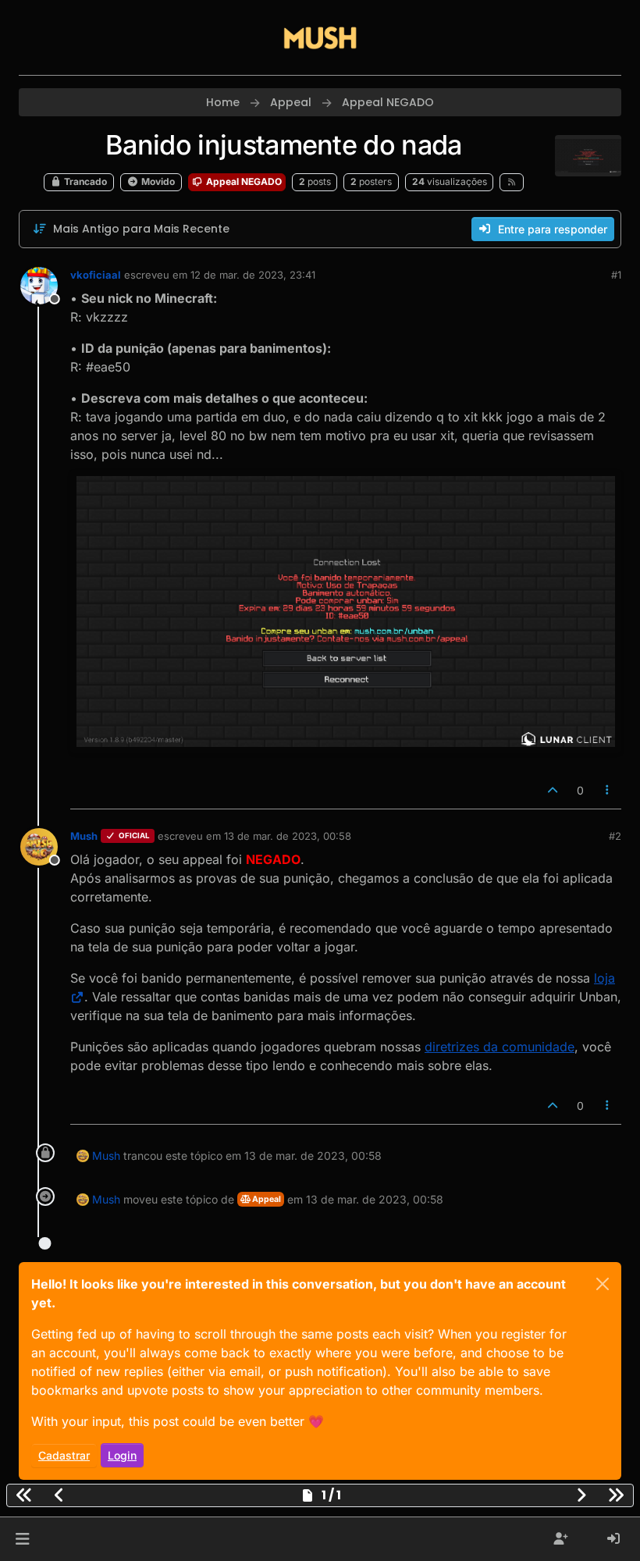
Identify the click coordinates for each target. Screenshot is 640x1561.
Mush (84, 836)
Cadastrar (64, 1455)
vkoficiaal (95, 274)
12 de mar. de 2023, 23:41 (252, 274)
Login (122, 1455)
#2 (615, 836)
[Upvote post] (553, 790)
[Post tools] (608, 790)
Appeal (266, 1199)
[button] (22, 1539)
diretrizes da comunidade (499, 1046)
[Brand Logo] (320, 37)
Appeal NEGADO (243, 181)
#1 (616, 274)
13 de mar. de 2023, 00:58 (287, 836)
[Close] (602, 1284)
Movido (157, 181)
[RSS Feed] (512, 181)
